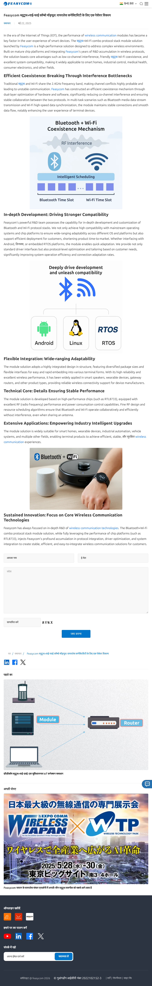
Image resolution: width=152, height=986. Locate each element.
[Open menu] (146, 3)
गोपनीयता (117, 978)
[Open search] (141, 3)
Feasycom (26, 46)
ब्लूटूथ (80, 41)
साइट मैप (128, 978)
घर (9, 653)
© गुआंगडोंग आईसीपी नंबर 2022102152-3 (77, 978)
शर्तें (108, 978)
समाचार (7, 23)
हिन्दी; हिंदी (128, 3)
